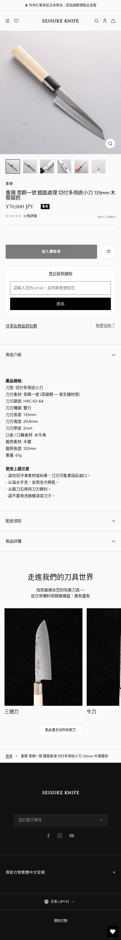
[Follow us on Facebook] (48, 836)
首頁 (9, 756)
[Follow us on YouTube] (72, 836)
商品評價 (13, 541)
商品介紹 (13, 354)
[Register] (101, 820)
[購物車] (113, 21)
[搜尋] (96, 21)
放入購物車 (51, 252)
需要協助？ (105, 325)
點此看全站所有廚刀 (60, 730)
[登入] (105, 21)
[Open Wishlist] (16, 20)
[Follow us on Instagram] (60, 836)
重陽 (9, 184)
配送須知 (13, 521)
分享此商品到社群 (21, 326)
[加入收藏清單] (108, 251)
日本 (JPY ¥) (60, 902)
